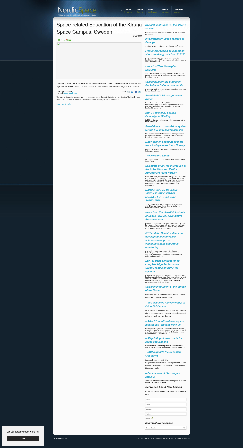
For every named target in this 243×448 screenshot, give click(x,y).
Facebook (136, 92)
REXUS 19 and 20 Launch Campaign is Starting (160, 114)
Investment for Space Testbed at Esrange (164, 40)
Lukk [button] (23, 438)
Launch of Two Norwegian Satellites (160, 67)
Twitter (139, 92)
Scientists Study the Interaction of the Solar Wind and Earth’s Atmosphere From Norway (165, 169)
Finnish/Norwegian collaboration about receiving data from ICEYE (164, 52)
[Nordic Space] (77, 10)
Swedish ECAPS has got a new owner (163, 97)
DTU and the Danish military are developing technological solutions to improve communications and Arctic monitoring (164, 240)
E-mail (128, 92)
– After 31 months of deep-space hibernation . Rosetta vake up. (164, 322)
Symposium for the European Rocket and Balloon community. (164, 83)
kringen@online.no (70, 93)
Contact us (178, 9)
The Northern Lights (157, 155)
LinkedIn (132, 92)
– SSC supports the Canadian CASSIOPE (163, 353)
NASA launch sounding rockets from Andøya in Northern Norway (165, 143)
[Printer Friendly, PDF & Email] (64, 40)
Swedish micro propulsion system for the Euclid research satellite (165, 128)
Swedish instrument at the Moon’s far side (165, 26)
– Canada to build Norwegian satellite (162, 374)
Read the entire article (64, 104)
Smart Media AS (161, 438)
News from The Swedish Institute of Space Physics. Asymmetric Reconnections (165, 215)
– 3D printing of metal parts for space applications (163, 340)
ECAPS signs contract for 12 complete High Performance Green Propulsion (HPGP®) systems (162, 266)
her (37, 432)
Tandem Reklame (183, 438)
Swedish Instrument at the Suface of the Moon (165, 288)
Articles (127, 9)
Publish (164, 9)
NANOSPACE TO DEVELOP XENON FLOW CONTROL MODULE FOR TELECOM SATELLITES (161, 195)
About (150, 9)
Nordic (140, 9)
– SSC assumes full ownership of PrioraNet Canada (165, 304)
